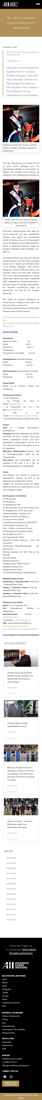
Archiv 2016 (11, 894)
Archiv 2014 (11, 904)
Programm (6, 989)
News (4, 999)
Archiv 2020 (11, 873)
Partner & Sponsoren (11, 1016)
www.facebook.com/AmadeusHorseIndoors (21, 629)
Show (4, 986)
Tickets (5, 992)
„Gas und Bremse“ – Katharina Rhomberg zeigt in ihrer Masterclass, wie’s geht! (19, 824)
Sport (4, 979)
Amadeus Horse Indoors (12, 1058)
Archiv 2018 (11, 883)
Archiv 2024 (11, 863)
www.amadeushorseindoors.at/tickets (24, 415)
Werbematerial (8, 1032)
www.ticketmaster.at (14, 410)
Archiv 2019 (11, 878)
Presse (5, 1019)
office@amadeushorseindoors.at (15, 1065)
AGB (4, 1048)
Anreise (5, 996)
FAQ (4, 1006)
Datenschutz (7, 1045)
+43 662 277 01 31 (9, 1062)
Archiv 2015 (11, 899)
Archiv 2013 (11, 909)
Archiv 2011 (10, 919)
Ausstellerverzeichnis (11, 1002)
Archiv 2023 (11, 868)
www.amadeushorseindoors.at (16, 626)
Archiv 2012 (11, 914)
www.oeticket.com (16, 404)
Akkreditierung (8, 1026)
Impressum (6, 1042)
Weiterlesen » (12, 688)
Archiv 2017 (11, 888)
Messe (5, 982)
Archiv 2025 (11, 858)
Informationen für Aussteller (13, 1029)
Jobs (4, 1022)
